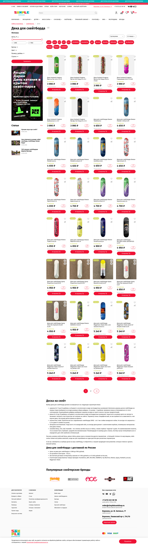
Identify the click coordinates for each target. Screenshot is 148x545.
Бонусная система (16, 513)
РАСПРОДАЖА (113, 19)
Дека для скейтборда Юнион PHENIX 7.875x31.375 (126, 120)
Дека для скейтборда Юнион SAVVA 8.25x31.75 (126, 200)
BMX (103, 19)
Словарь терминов (34, 505)
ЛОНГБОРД (95, 19)
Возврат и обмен (16, 496)
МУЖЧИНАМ (15, 19)
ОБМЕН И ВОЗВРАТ (22, 6)
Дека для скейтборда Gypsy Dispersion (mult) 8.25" (56, 282)
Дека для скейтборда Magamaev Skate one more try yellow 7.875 (78, 366)
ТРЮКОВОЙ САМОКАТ (81, 19)
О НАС (13, 6)
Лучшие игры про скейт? (29, 129)
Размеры (14, 505)
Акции (30, 510)
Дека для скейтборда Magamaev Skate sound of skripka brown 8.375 (125, 324)
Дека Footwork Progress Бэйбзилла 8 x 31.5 (54, 120)
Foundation (84, 42)
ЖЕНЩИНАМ (26, 19)
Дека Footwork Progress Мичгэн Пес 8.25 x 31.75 (54, 78)
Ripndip (105, 42)
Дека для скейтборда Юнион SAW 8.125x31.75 (56, 200)
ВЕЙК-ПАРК (53, 6)
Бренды (56, 499)
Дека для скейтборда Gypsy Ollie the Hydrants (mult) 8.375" (56, 324)
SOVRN (121, 42)
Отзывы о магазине (34, 507)
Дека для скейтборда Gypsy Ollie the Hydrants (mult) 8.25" (126, 283)
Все (41, 125)
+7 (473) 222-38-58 (119, 6)
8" (59, 42)
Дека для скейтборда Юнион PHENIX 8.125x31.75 (79, 160)
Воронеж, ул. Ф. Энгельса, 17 (103, 6)
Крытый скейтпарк (59, 505)
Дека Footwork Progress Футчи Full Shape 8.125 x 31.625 (101, 79)
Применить (27, 61)
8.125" (49, 42)
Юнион (56, 47)
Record (98, 42)
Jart (92, 42)
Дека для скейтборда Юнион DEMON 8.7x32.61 (79, 324)
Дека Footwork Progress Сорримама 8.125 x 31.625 (125, 78)
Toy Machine (129, 42)
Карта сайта (32, 502)
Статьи (56, 502)
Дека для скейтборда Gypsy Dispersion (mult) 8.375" (79, 282)
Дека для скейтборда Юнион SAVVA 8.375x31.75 (103, 200)
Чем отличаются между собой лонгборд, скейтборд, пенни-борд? (30, 141)
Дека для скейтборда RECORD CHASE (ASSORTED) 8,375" (125, 241)
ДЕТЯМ (36, 19)
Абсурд (49, 47)
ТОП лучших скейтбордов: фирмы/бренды (29, 150)
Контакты (14, 502)
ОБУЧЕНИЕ (62, 6)
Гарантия (14, 507)
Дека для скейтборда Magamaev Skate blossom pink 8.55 (125, 366)
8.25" (54, 42)
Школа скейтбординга (60, 496)
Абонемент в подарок (60, 507)
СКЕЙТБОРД (67, 19)
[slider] (12, 39)
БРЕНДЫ (121, 19)
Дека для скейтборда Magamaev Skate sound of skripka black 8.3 (55, 366)
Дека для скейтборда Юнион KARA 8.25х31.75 (79, 200)
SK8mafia (113, 42)
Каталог (31, 493)
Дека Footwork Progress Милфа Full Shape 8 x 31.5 (78, 120)
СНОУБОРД (57, 19)
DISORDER (75, 42)
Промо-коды (15, 510)
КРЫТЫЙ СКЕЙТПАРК (80, 6)
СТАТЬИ (46, 6)
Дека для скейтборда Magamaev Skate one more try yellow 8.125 (102, 366)
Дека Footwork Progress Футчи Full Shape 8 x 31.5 (78, 78)
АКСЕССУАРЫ (46, 19)
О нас (30, 496)
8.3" (64, 42)
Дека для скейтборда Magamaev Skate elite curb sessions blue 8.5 (102, 324)
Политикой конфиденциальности (37, 542)
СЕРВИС (69, 6)
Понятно (127, 541)
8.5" (68, 42)
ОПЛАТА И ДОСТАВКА (36, 6)
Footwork (64, 47)
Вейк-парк (57, 493)
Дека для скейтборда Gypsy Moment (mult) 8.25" (102, 282)
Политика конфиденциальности (38, 499)
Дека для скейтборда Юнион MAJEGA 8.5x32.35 (79, 240)
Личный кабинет (16, 499)
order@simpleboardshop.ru (113, 506)
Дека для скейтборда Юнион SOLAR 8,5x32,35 (103, 240)
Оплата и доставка (16, 493)
